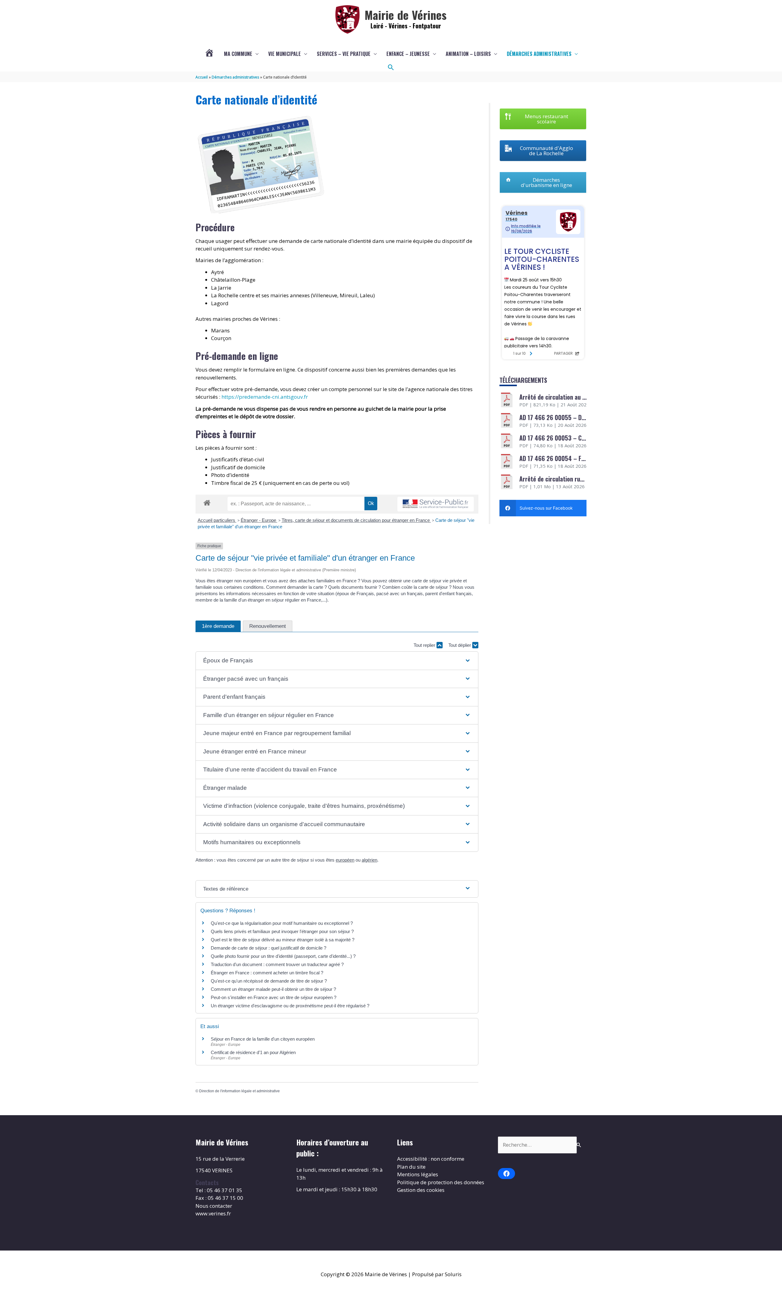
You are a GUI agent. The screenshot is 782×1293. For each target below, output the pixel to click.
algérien (369, 860)
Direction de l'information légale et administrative (239, 1091)
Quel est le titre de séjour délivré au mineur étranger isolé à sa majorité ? (283, 939)
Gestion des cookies (420, 1189)
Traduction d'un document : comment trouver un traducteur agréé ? (277, 964)
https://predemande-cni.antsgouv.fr (264, 396)
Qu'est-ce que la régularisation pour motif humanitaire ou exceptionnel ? (282, 923)
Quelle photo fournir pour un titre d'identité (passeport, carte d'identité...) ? (283, 956)
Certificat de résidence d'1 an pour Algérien (253, 1052)
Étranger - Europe (259, 520)
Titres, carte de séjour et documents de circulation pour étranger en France (356, 520)
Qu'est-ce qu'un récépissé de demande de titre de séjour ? (269, 980)
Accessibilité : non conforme (430, 1158)
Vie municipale (284, 53)
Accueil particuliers (217, 520)
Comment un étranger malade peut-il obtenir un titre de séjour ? (273, 989)
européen (345, 860)
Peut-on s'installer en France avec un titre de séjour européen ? (273, 997)
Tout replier (425, 645)
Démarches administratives (539, 53)
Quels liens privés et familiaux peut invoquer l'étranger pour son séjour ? (282, 931)
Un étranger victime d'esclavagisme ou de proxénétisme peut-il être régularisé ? (290, 1005)
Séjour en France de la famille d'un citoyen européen (263, 1039)
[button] (391, 67)
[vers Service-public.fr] (435, 504)
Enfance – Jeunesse (408, 53)
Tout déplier (460, 645)
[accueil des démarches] (207, 502)
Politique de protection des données (440, 1182)
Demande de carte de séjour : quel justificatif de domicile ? (268, 948)
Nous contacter (214, 1205)
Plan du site (411, 1166)
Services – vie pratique (344, 53)
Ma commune (238, 53)
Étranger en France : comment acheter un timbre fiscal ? (267, 972)
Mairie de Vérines (406, 14)
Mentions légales (417, 1174)
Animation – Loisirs (468, 53)
